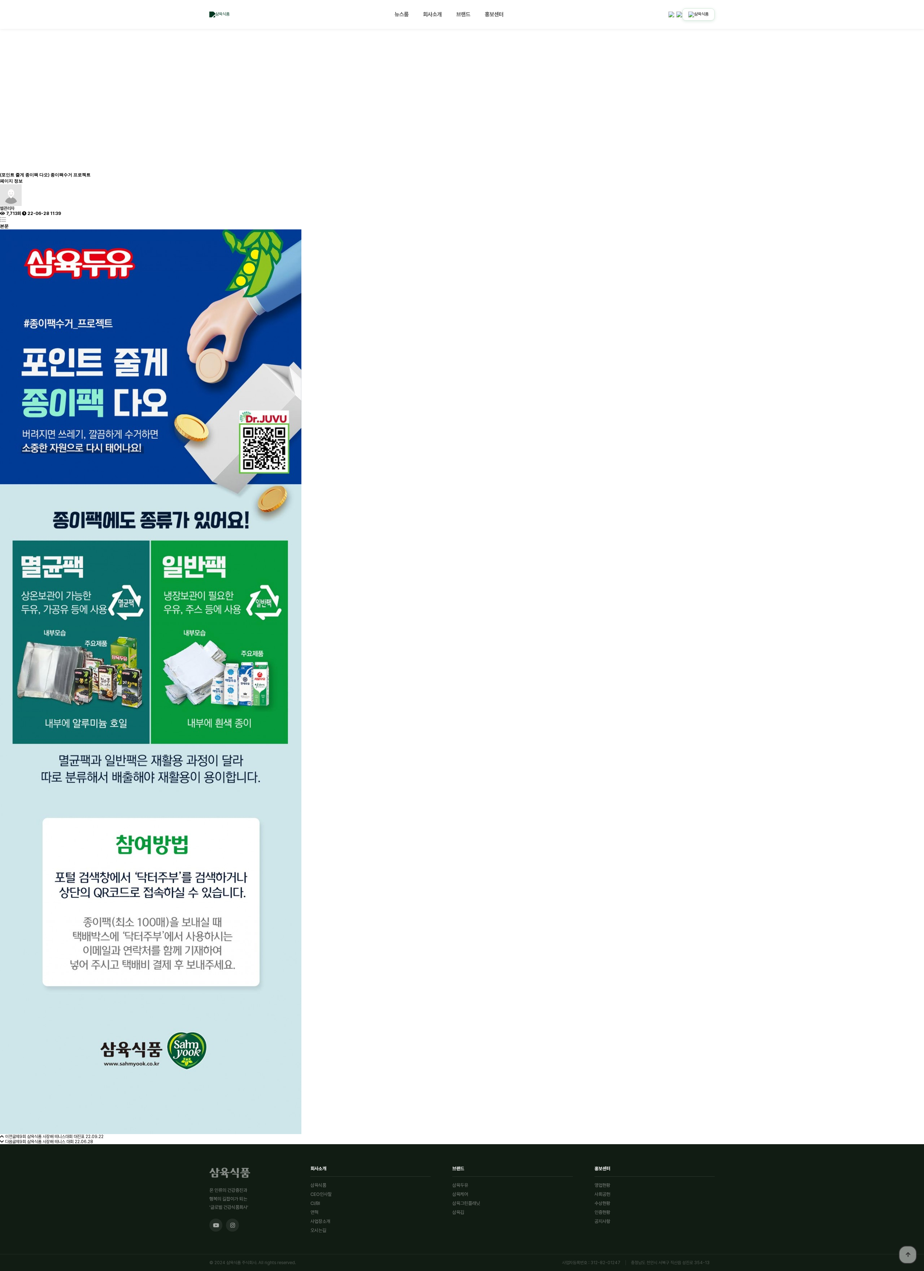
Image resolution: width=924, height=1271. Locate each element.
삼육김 (458, 1212)
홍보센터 (494, 14)
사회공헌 (602, 1194)
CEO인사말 (321, 1194)
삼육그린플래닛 (466, 1203)
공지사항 (602, 1221)
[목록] (3, 219)
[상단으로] (908, 1255)
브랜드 (463, 14)
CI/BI (315, 1203)
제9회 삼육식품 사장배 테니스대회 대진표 (50, 1136)
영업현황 (602, 1185)
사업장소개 (320, 1221)
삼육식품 (318, 1185)
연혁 (314, 1212)
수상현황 (602, 1203)
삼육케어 (460, 1194)
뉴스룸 (402, 14)
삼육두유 (460, 1185)
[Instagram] (232, 1225)
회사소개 (432, 14)
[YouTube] (215, 1225)
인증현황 (602, 1212)
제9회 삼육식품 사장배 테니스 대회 (45, 1141)
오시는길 (318, 1230)
